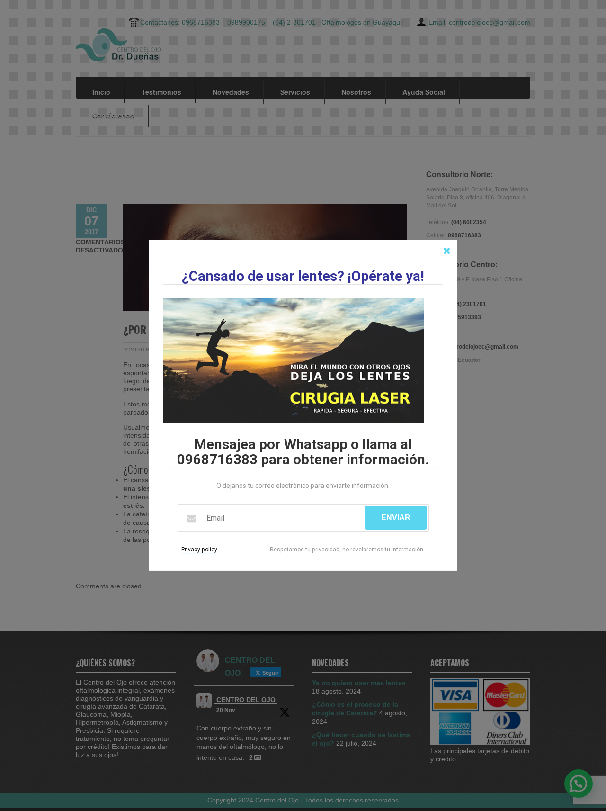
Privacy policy (199, 549)
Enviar (395, 518)
